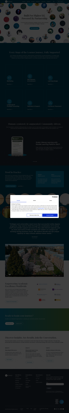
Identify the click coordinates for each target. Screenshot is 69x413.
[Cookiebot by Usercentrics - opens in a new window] (53, 197)
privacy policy (41, 208)
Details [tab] (34, 200)
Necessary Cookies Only (34, 215)
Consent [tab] (18, 200)
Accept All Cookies (49, 215)
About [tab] (50, 200)
